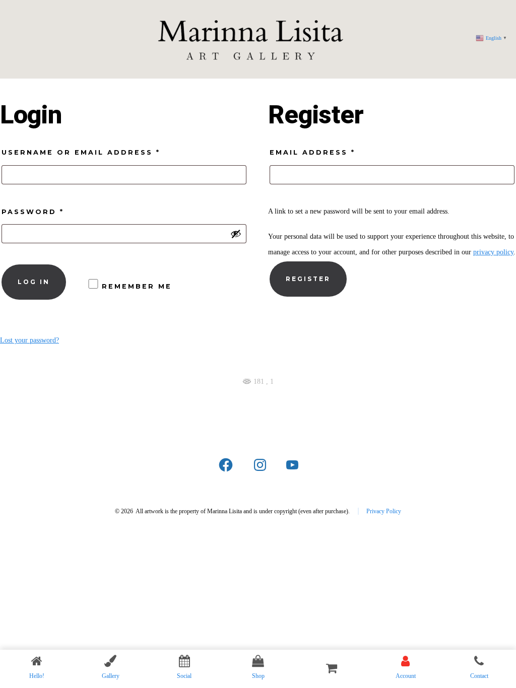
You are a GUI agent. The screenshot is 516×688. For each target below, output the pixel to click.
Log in (34, 282)
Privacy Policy (383, 511)
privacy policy (493, 252)
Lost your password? (29, 340)
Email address (337, 152)
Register (308, 279)
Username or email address (106, 152)
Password (57, 212)
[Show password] (235, 233)
